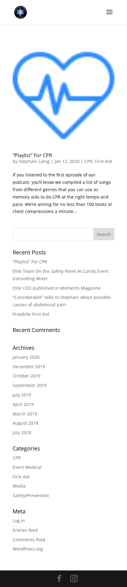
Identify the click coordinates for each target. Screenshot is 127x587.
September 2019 (30, 385)
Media (19, 486)
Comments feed (29, 540)
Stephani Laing (34, 161)
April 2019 (23, 404)
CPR (88, 161)
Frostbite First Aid (31, 314)
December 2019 (29, 366)
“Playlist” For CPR (32, 155)
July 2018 (22, 432)
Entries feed (25, 530)
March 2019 (25, 414)
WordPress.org (28, 549)
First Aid (103, 161)
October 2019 (26, 376)
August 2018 (25, 423)
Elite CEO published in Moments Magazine (57, 288)
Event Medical (27, 467)
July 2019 (22, 395)
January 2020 (26, 357)
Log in (19, 520)
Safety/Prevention (31, 495)
